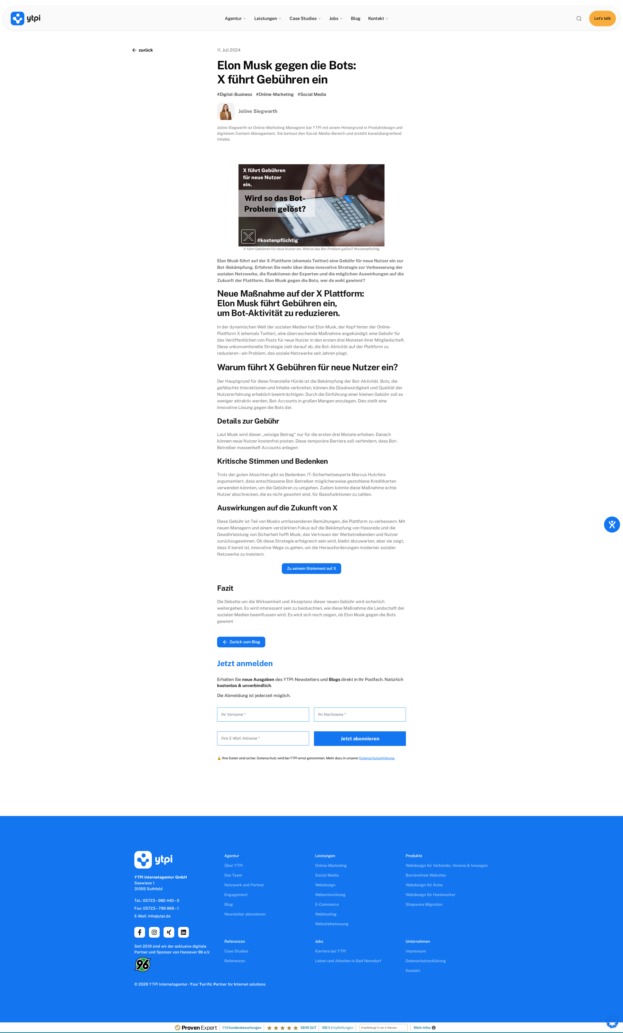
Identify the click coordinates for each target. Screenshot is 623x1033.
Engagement (235, 894)
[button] (612, 1022)
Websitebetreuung (331, 924)
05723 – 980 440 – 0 (161, 900)
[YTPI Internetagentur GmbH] (25, 18)
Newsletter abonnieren (245, 914)
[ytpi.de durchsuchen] (579, 18)
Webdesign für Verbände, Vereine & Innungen (447, 865)
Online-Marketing (331, 865)
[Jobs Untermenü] (341, 18)
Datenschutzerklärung (376, 758)
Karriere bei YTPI (330, 951)
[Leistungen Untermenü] (280, 18)
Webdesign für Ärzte (424, 885)
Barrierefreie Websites (426, 875)
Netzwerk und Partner (244, 885)
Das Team (233, 875)
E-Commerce (327, 904)
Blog (355, 18)
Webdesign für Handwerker (430, 894)
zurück (146, 50)
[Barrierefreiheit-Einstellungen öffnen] (612, 524)
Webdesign (325, 885)
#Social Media (312, 94)
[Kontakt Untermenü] (387, 18)
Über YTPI (233, 865)
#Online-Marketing (275, 94)
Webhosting (326, 914)
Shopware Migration (424, 904)
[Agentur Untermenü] (245, 18)
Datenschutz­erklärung (426, 961)
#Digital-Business (234, 94)
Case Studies (236, 951)
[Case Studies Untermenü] (319, 18)
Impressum (416, 951)
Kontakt (376, 18)
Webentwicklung (330, 894)
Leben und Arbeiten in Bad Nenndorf (348, 961)
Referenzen (234, 961)
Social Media (327, 875)
